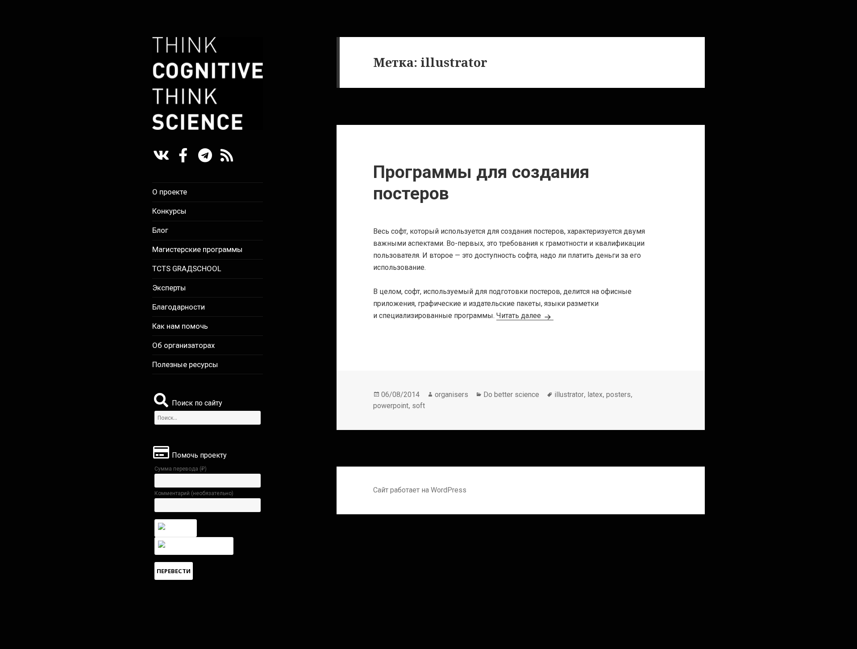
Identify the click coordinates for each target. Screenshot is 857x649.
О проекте (169, 191)
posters (618, 394)
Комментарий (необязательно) (193, 493)
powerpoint (390, 405)
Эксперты (169, 287)
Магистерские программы (197, 249)
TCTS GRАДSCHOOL (186, 268)
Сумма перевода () (180, 469)
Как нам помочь (180, 326)
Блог (160, 230)
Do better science (511, 394)
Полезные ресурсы (185, 364)
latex (595, 394)
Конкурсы (169, 211)
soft (418, 405)
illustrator (569, 394)
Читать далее (524, 315)
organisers (451, 394)
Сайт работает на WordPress (419, 490)
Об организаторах (183, 345)
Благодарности (178, 306)
